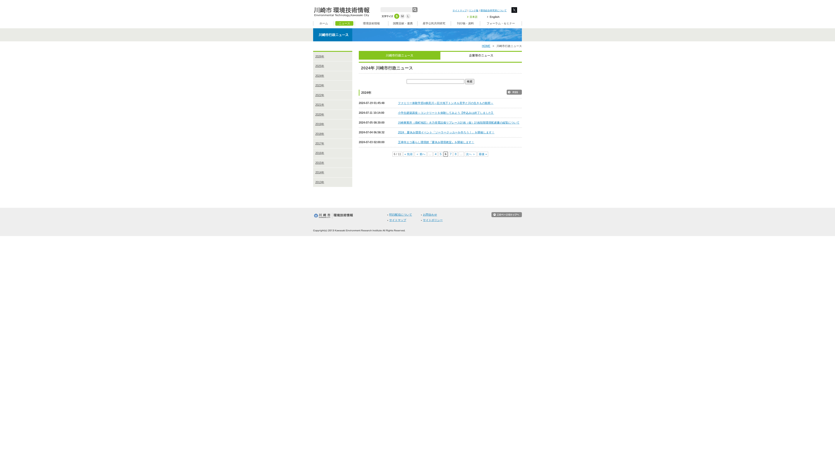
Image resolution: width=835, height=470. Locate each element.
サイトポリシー (433, 220)
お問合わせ (430, 214)
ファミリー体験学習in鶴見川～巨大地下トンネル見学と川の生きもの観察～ (445, 103)
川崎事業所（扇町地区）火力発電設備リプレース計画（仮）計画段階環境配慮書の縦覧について (458, 122)
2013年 (319, 182)
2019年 (319, 124)
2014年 (319, 172)
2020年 (319, 114)
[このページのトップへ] (506, 216)
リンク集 (473, 10)
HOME (486, 46)
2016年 (319, 153)
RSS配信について (400, 214)
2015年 (319, 162)
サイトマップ (460, 10)
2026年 (319, 56)
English (493, 16)
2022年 (319, 95)
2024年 (319, 75)
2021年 (319, 104)
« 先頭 (408, 154)
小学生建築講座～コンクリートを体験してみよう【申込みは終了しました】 (446, 112)
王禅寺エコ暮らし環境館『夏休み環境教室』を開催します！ (436, 142)
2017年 (319, 143)
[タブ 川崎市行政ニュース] (399, 55)
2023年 (319, 85)
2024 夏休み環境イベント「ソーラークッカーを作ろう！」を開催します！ (446, 132)
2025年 (319, 66)
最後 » (483, 154)
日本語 (475, 16)
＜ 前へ (420, 154)
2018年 (319, 134)
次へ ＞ (470, 154)
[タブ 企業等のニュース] (481, 55)
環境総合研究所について (493, 10)
